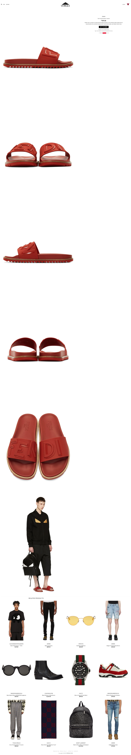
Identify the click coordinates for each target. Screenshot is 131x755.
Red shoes (111, 30)
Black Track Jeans (48, 645)
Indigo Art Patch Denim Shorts (113, 645)
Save (105, 33)
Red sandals (107, 30)
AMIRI (48, 644)
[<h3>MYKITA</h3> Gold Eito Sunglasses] (81, 620)
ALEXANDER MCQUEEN (16, 644)
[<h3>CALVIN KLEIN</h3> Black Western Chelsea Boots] (48, 670)
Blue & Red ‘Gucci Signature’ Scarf (48, 744)
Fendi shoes (103, 30)
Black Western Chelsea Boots (48, 695)
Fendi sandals (99, 30)
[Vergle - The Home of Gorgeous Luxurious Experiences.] (65, 4)
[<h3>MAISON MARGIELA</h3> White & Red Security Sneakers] (113, 670)
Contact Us (70, 751)
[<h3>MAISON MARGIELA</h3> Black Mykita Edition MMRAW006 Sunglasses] (16, 670)
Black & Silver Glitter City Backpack (80, 744)
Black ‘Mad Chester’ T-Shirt (16, 645)
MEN (4, 4)
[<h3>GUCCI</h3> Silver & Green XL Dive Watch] (81, 670)
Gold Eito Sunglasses (80, 645)
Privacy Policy (63, 751)
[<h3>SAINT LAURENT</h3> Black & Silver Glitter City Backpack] (81, 720)
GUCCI (81, 693)
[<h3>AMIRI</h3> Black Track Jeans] (48, 620)
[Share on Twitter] (100, 33)
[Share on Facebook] (99, 33)
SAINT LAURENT (81, 743)
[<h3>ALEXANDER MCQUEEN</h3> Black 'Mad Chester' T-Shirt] (16, 620)
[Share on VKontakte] (106, 33)
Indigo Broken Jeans (113, 744)
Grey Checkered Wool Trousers (16, 744)
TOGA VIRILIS (16, 743)
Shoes (108, 29)
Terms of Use (56, 751)
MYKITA (81, 644)
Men (103, 29)
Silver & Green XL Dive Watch (81, 695)
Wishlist (76, 751)
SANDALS (105, 29)
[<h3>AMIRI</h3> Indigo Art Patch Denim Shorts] (113, 620)
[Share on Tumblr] (108, 33)
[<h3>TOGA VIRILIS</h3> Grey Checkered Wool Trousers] (16, 720)
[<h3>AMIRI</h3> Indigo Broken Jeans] (113, 720)
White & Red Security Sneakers (113, 695)
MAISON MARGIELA (16, 693)
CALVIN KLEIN (49, 693)
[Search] (1, 4)
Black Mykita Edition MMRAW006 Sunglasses (16, 695)
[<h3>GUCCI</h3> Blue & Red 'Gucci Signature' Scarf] (48, 720)
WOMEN (7, 4)
